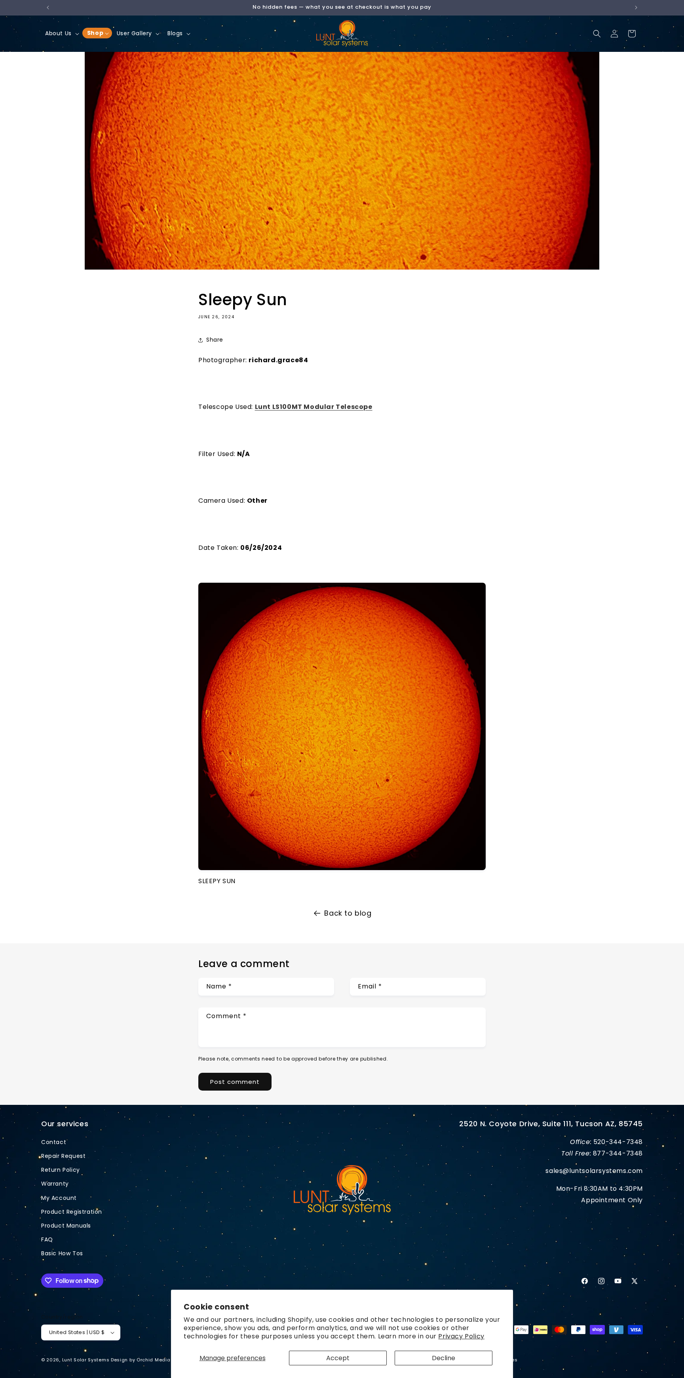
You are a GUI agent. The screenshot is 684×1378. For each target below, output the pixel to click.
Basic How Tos (62, 1253)
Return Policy (60, 1170)
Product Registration (71, 1212)
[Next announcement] (636, 7)
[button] (61, 33)
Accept (338, 1358)
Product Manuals (66, 1226)
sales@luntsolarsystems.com (594, 1170)
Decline (443, 1358)
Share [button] (214, 340)
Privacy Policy (461, 1336)
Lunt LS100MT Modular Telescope (313, 406)
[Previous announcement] (48, 7)
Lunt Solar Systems (86, 1360)
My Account (59, 1198)
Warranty (55, 1184)
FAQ (47, 1239)
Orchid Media (154, 1360)
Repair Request (63, 1156)
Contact (53, 1142)
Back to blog (347, 913)
